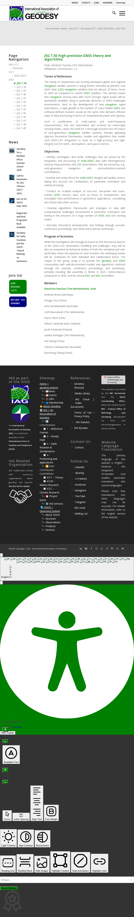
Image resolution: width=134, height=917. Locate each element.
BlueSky (79, 473)
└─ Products (48, 526)
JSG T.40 (21, 94)
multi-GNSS (87, 160)
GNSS (87, 93)
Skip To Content (8, 874)
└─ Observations (51, 522)
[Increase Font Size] (5, 729)
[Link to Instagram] (96, 548)
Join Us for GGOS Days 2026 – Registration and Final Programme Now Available (23, 213)
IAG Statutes (83, 422)
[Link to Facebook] (91, 548)
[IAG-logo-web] (34, 13)
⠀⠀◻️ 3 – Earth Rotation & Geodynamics (48, 447)
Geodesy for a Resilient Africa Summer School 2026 (21, 159)
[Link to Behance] (112, 548)
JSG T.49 (21, 128)
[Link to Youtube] (86, 548)
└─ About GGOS (50, 514)
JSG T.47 (21, 120)
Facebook (80, 484)
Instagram (80, 490)
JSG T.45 (21, 113)
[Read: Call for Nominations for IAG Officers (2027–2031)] (12, 177)
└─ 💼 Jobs (47, 398)
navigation (50, 85)
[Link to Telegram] (107, 548)
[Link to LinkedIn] (80, 548)
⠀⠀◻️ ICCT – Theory (51, 477)
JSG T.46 (21, 116)
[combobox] (67, 569)
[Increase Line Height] (5, 770)
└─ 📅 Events (49, 395)
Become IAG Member (18, 301)
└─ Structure (48, 518)
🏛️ (41, 410)
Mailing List (81, 513)
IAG (69, 272)
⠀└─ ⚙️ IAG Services (51, 503)
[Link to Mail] (122, 548)
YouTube (80, 496)
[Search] (112, 13)
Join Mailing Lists (15, 287)
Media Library (82, 393)
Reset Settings (8, 888)
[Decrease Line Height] (5, 782)
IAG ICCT (14, 64)
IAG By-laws (81, 428)
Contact (79, 447)
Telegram (80, 502)
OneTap (17, 727)
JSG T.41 (21, 98)
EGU (87, 275)
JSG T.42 (21, 101)
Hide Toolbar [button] (7, 733)
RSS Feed (79, 507)
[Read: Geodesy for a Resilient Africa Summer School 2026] (12, 150)
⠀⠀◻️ (43, 436)
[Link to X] (101, 548)
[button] (1, 582)
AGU (98, 275)
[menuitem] (75, 2)
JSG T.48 (21, 124)
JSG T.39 (21, 90)
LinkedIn (79, 467)
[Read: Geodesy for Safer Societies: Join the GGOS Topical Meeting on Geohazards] (12, 234)
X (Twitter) (81, 478)
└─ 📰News (48, 391)
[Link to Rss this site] (117, 548)
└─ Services (48, 529)
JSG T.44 (21, 109)
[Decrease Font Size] (5, 741)
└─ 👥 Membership (52, 402)
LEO (60, 89)
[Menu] (120, 13)
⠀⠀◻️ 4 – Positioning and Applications (48, 458)
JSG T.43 (21, 105)
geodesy (106, 260)
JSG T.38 (21, 87)
